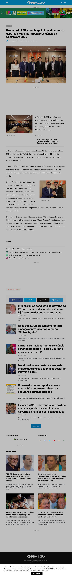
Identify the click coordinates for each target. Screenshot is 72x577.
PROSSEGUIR (36, 573)
